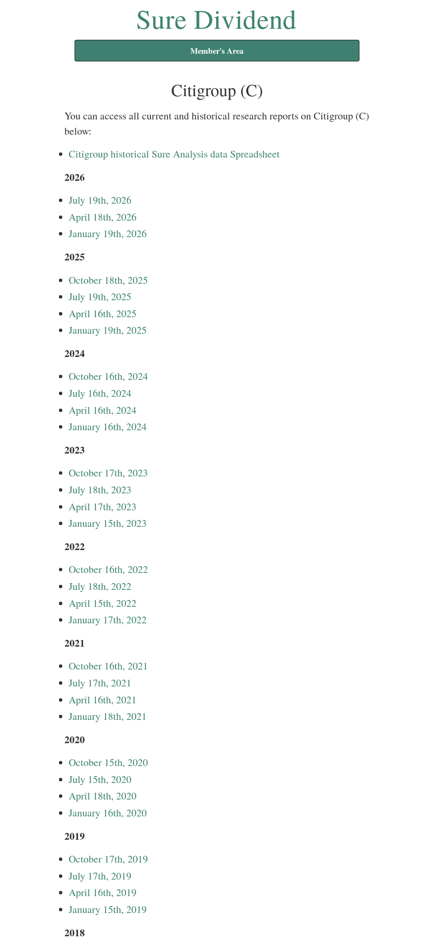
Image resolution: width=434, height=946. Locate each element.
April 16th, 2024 (102, 410)
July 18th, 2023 (100, 489)
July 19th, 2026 (100, 200)
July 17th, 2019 (100, 875)
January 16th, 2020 (108, 812)
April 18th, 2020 (102, 795)
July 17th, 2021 (100, 682)
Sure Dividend (216, 18)
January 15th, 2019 (108, 909)
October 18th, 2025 (108, 280)
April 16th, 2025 (102, 313)
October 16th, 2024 (108, 376)
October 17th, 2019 (108, 859)
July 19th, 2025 (100, 296)
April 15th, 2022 (102, 603)
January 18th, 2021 (108, 716)
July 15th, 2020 (100, 779)
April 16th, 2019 (102, 892)
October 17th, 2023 (108, 472)
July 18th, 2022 (100, 586)
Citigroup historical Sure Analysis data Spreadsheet (174, 153)
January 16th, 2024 (108, 426)
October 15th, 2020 (108, 762)
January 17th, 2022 (108, 619)
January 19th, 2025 (108, 330)
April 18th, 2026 (102, 217)
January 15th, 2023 (108, 523)
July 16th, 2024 (100, 393)
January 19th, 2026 (108, 233)
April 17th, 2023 (102, 506)
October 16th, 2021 (108, 665)
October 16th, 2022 (108, 569)
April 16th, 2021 (102, 699)
